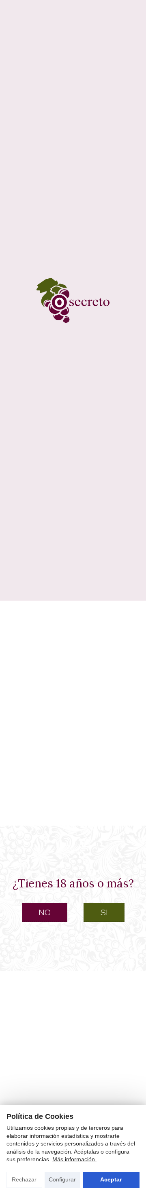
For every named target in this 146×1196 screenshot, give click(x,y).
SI (104, 912)
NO (45, 912)
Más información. (74, 1159)
